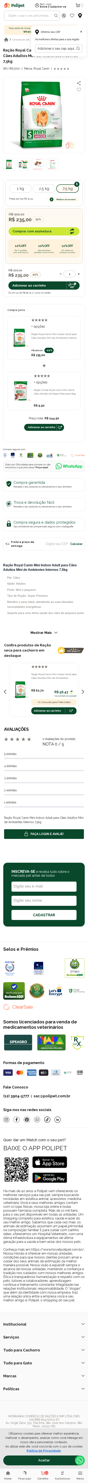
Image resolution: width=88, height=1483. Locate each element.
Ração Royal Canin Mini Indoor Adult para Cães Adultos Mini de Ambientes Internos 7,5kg (54, 336)
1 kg (20, 188)
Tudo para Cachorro (21, 1350)
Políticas (11, 1389)
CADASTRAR (44, 915)
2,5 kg (44, 188)
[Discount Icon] (64, 15)
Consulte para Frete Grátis (56, 702)
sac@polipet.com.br (52, 1096)
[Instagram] (6, 1119)
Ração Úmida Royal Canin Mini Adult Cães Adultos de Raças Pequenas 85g (55, 392)
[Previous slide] (5, 692)
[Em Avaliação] (13, 455)
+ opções (38, 326)
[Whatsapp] (37, 1119)
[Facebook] (17, 1119)
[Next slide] (83, 692)
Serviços (11, 1337)
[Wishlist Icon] (72, 15)
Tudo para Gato (17, 1363)
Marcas (9, 1376)
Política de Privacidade (44, 1450)
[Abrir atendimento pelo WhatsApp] (80, 1460)
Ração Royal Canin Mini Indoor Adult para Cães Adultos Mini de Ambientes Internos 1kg (54, 676)
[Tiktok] (47, 1119)
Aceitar (44, 1460)
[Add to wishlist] (79, 90)
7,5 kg (68, 188)
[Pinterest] (27, 1119)
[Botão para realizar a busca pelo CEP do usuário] (78, 48)
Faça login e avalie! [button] (47, 834)
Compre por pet (20, 39)
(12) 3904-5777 (16, 1096)
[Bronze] (47, 968)
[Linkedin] (57, 1119)
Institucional (14, 1324)
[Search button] (56, 15)
